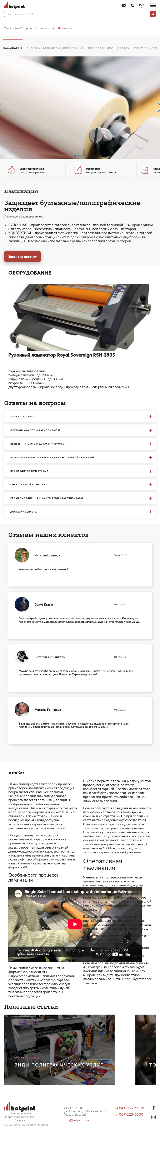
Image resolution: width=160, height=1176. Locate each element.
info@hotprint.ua (76, 1120)
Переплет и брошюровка (109, 48)
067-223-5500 (131, 1114)
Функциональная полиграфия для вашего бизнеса (19, 1117)
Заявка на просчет (22, 256)
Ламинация (12, 48)
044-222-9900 (131, 1108)
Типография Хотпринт (18, 28)
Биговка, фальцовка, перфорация (55, 48)
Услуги (45, 28)
